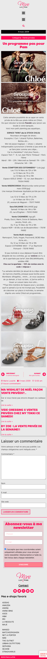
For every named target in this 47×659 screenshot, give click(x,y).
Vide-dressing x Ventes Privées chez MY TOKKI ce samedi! (20, 413)
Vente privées (28, 38)
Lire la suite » (7, 405)
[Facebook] (15, 591)
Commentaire (7, 454)
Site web (5, 502)
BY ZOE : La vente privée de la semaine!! (21, 427)
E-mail (4, 492)
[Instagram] (23, 591)
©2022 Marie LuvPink (8, 657)
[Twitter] (19, 591)
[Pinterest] (28, 591)
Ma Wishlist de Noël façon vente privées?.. (22, 391)
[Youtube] (32, 591)
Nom (3, 483)
